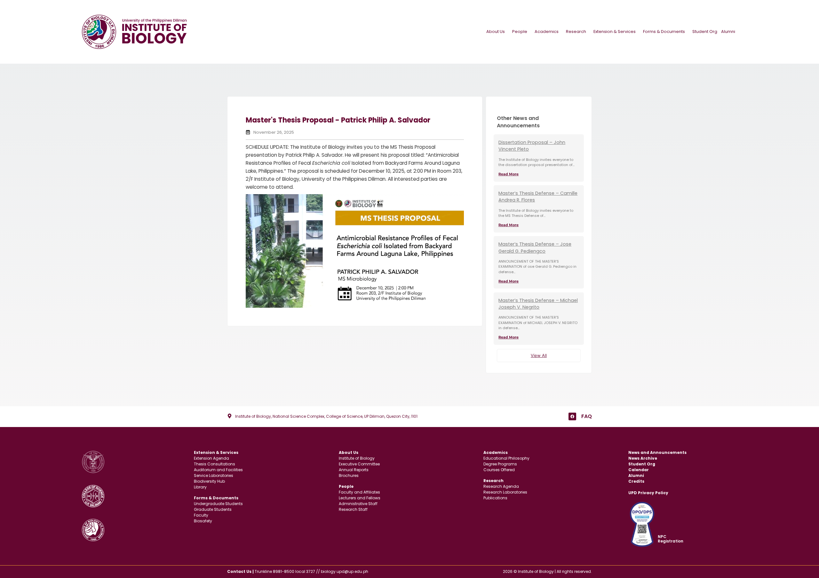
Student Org (704, 31)
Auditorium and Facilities (218, 469)
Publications (495, 498)
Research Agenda (501, 486)
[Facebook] (572, 416)
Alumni (728, 31)
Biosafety (203, 521)
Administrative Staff (358, 503)
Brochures (349, 475)
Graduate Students (213, 509)
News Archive (642, 458)
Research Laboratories (505, 492)
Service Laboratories (213, 475)
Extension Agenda (211, 458)
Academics (547, 31)
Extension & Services (614, 31)
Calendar (638, 469)
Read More (508, 174)
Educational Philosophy (506, 458)
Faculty (201, 515)
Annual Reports (354, 469)
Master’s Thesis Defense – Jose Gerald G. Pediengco (534, 247)
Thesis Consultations (214, 464)
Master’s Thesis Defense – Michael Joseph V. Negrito (538, 304)
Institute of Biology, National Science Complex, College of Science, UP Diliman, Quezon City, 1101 (326, 416)
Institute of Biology (357, 458)
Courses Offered (499, 469)
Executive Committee (359, 464)
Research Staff (353, 509)
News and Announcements (657, 452)
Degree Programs (500, 464)
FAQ (586, 416)
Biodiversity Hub (209, 481)
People (519, 31)
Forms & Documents (664, 31)
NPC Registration (670, 539)
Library (200, 487)
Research (576, 31)
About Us (495, 31)
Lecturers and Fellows (359, 498)
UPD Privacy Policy (648, 492)
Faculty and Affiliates (359, 492)
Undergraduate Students (218, 503)
